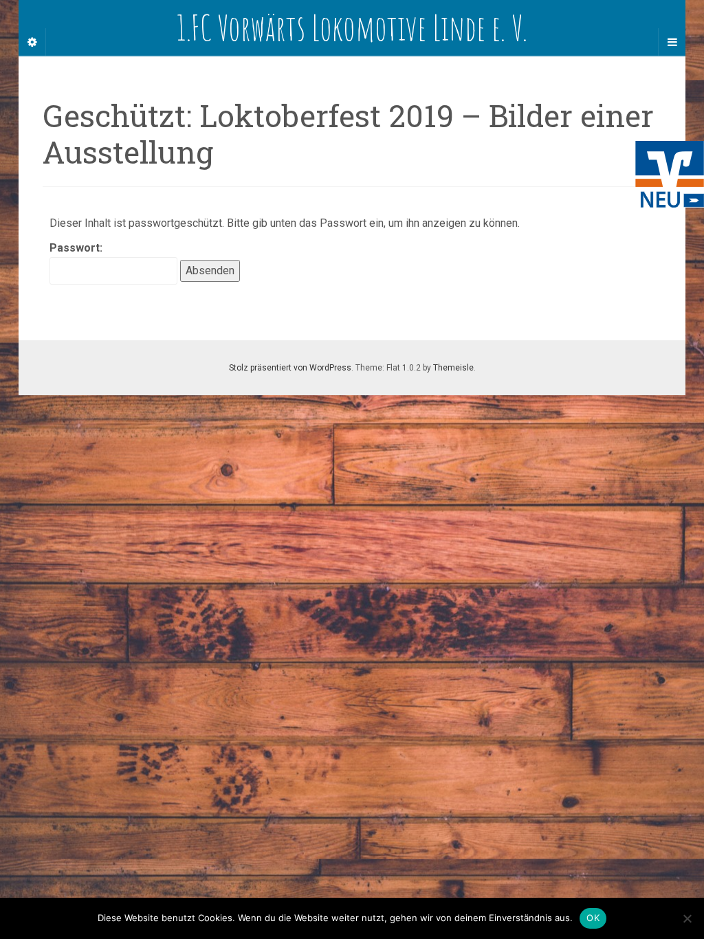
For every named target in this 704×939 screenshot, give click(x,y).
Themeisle (453, 368)
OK (593, 917)
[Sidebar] (32, 42)
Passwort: (76, 247)
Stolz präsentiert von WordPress (290, 368)
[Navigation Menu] (671, 42)
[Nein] (687, 918)
